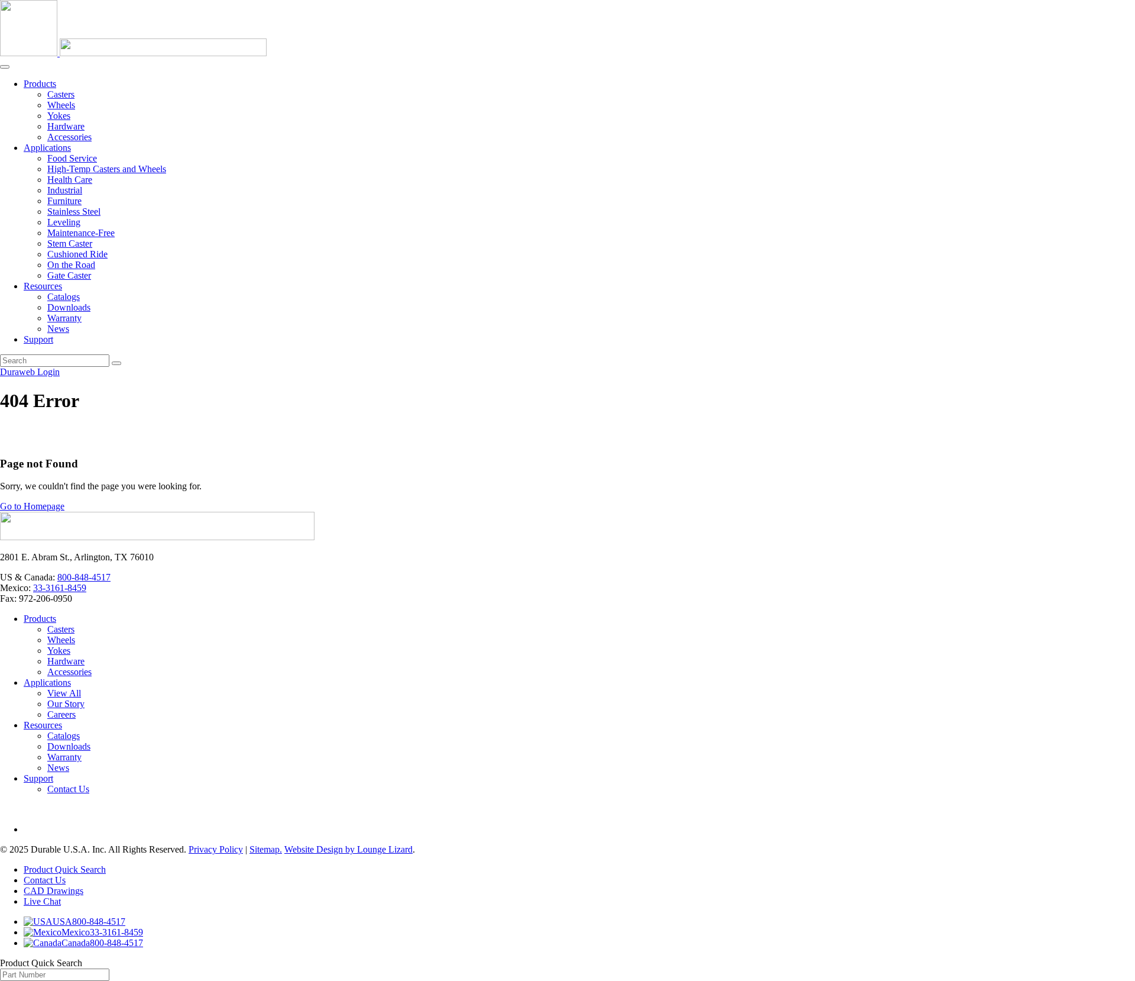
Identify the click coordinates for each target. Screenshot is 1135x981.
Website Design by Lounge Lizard (348, 849)
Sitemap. (265, 849)
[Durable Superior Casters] (133, 53)
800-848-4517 (84, 577)
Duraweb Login (30, 372)
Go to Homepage (32, 506)
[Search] (116, 363)
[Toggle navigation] (4, 67)
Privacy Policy (216, 849)
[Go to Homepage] (157, 537)
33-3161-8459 (59, 588)
